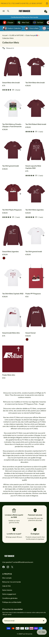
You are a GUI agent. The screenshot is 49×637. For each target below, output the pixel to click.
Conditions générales (9, 598)
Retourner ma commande (11, 582)
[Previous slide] (5, 66)
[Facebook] (3, 567)
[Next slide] (20, 66)
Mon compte (7, 578)
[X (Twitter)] (12, 567)
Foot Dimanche (27, 634)
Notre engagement (9, 594)
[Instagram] (8, 567)
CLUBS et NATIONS (16, 35)
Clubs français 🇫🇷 (32, 35)
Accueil (5, 35)
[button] (4, 258)
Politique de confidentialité (11, 602)
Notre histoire (7, 590)
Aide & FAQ (6, 586)
